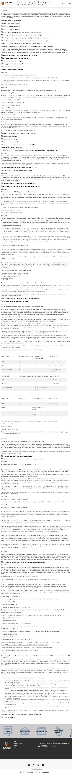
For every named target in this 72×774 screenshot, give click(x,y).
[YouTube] (43, 765)
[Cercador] (68, 3)
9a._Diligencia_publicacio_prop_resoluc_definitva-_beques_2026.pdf (21, 186)
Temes (15, 745)
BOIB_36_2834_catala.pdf (9, 717)
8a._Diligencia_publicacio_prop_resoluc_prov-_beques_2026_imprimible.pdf (23, 459)
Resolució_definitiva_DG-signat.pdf (12, 20)
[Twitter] (33, 765)
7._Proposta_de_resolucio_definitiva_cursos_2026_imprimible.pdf (19, 167)
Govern (15, 747)
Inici (15, 741)
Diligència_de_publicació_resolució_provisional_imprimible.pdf (20, 55)
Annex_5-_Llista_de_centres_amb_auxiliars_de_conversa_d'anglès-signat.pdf (22, 35)
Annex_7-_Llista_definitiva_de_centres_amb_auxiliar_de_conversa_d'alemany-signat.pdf (25, 41)
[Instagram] (38, 765)
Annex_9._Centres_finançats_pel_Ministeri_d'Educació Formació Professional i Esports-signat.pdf (28, 46)
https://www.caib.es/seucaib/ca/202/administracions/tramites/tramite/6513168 (37, 150)
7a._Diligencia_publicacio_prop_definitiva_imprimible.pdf (17, 170)
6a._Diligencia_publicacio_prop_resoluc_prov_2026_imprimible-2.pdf (21, 298)
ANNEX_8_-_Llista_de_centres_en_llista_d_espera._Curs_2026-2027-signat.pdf (22, 43)
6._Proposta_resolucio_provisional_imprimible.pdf (16, 301)
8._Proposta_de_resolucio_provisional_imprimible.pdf (17, 456)
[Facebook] (29, 765)
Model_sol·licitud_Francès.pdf (10, 142)
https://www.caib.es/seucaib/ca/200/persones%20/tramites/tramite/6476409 (21, 714)
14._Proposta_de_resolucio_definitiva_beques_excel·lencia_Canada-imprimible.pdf (24, 562)
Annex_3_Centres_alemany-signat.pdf (13, 67)
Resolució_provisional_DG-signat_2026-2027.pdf (15, 58)
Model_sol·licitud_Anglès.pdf (10, 136)
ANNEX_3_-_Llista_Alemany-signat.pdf (12, 29)
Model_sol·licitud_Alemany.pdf (10, 139)
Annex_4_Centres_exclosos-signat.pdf (13, 69)
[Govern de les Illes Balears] (8, 3)
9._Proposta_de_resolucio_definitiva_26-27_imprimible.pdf (19, 183)
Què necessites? (18, 743)
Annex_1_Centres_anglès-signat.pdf (12, 61)
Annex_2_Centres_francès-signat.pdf (13, 64)
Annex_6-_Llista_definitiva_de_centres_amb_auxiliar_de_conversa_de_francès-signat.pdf (25, 38)
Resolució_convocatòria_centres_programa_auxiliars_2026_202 (19, 133)
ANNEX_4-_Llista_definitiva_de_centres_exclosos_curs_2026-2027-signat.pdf (22, 32)
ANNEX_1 (5, 23)
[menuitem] (70, 3)
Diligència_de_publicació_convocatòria (13, 147)
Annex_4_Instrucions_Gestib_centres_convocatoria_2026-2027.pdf (20, 145)
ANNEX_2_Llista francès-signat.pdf (11, 26)
